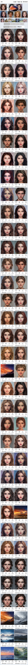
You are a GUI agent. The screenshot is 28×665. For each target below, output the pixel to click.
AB (1, 1)
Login (15, 1)
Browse (25, 1)
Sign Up (19, 1)
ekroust (4, 45)
